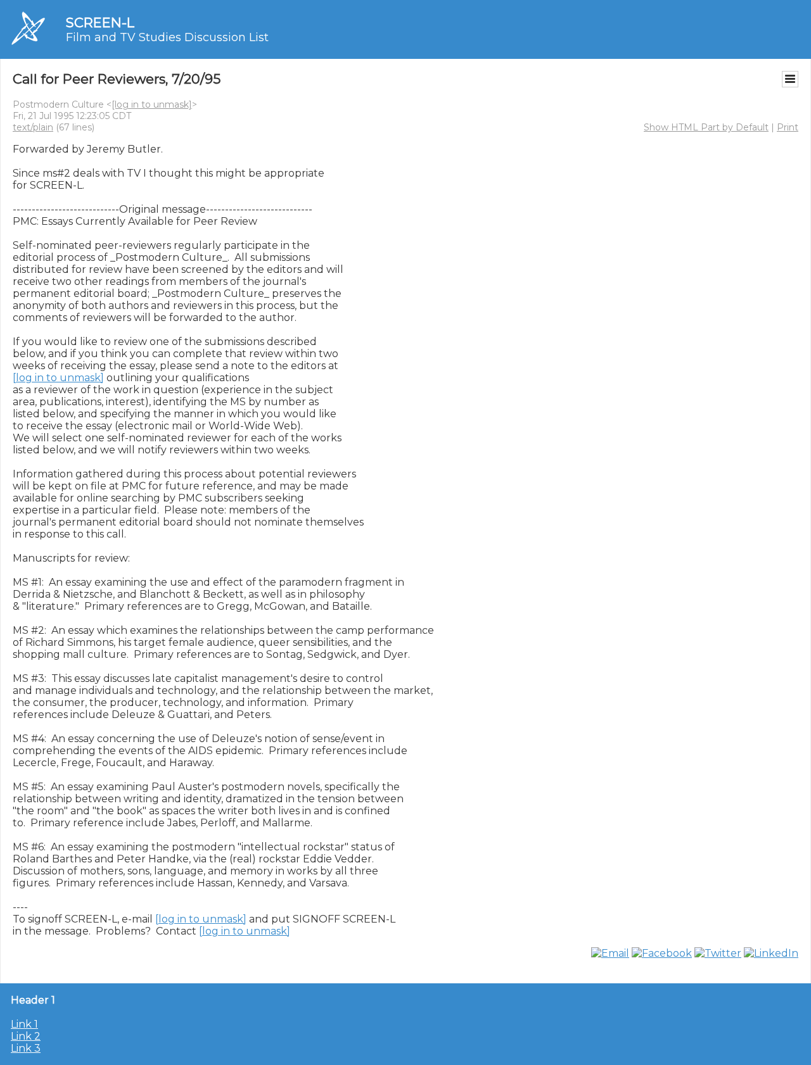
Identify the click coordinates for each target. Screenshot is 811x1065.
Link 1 (24, 1024)
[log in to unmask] (152, 104)
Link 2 (26, 1036)
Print (787, 127)
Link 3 (26, 1048)
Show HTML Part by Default (706, 127)
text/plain (33, 127)
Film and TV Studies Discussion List (167, 37)
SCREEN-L (100, 22)
